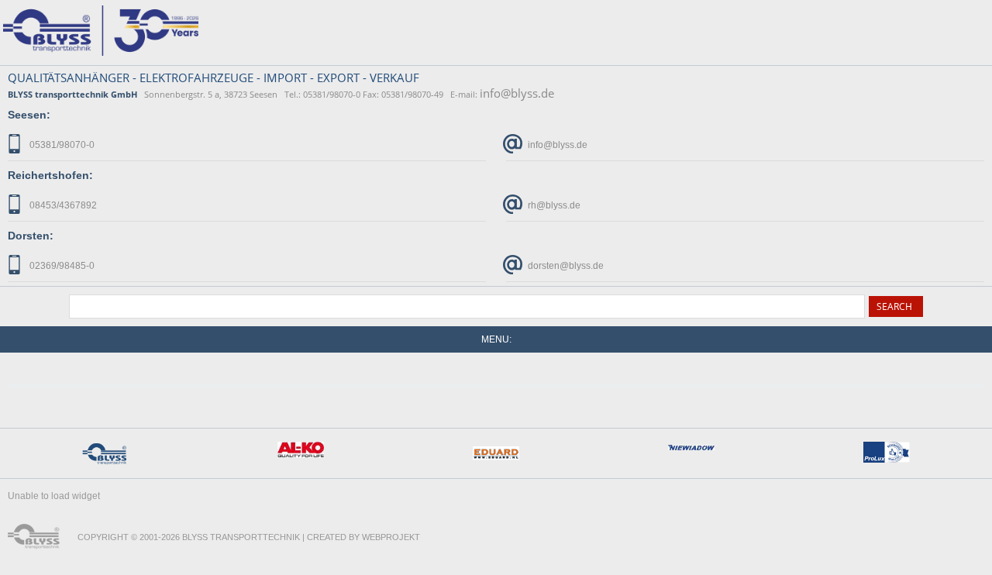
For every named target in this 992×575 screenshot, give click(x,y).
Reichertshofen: (50, 175)
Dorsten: (30, 235)
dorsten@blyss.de (564, 265)
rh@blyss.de (552, 205)
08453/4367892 (62, 205)
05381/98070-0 (61, 144)
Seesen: (29, 114)
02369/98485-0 (61, 265)
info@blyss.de (517, 93)
